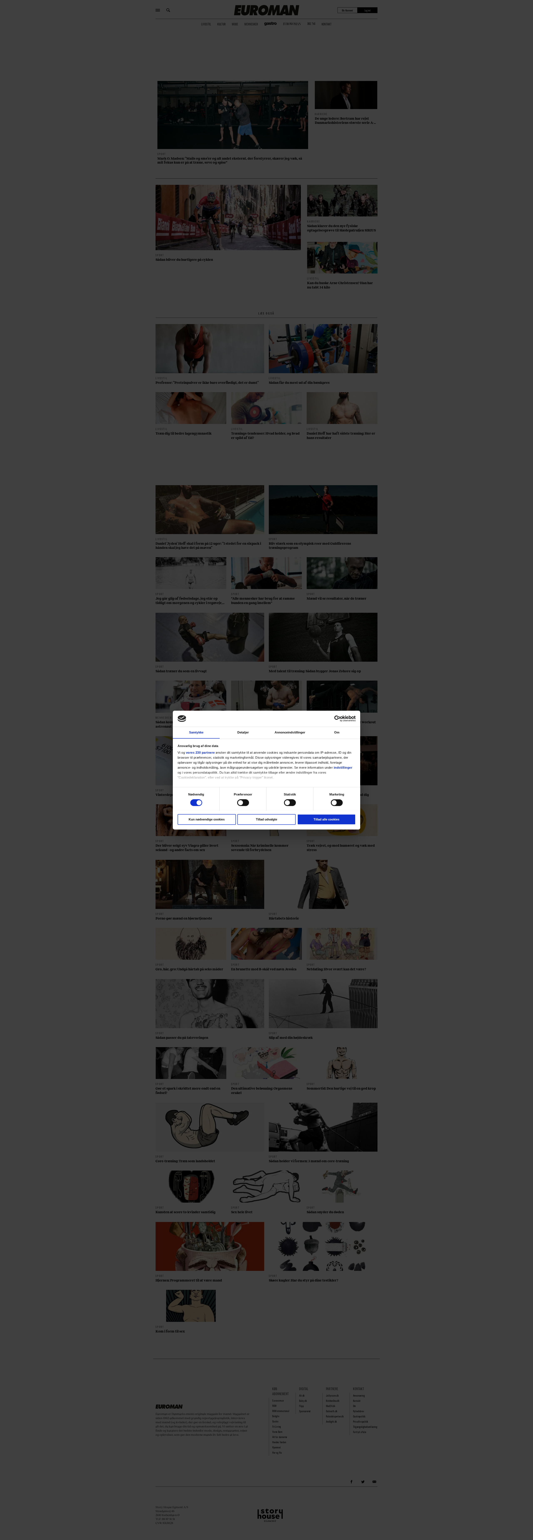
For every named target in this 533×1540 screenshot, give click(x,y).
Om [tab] (336, 732)
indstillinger (343, 767)
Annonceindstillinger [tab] (290, 732)
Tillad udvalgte (266, 819)
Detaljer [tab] (243, 732)
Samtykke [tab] (196, 732)
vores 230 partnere (200, 752)
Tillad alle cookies (326, 819)
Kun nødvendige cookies (207, 819)
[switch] (243, 802)
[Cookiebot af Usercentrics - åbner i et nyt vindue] (337, 718)
